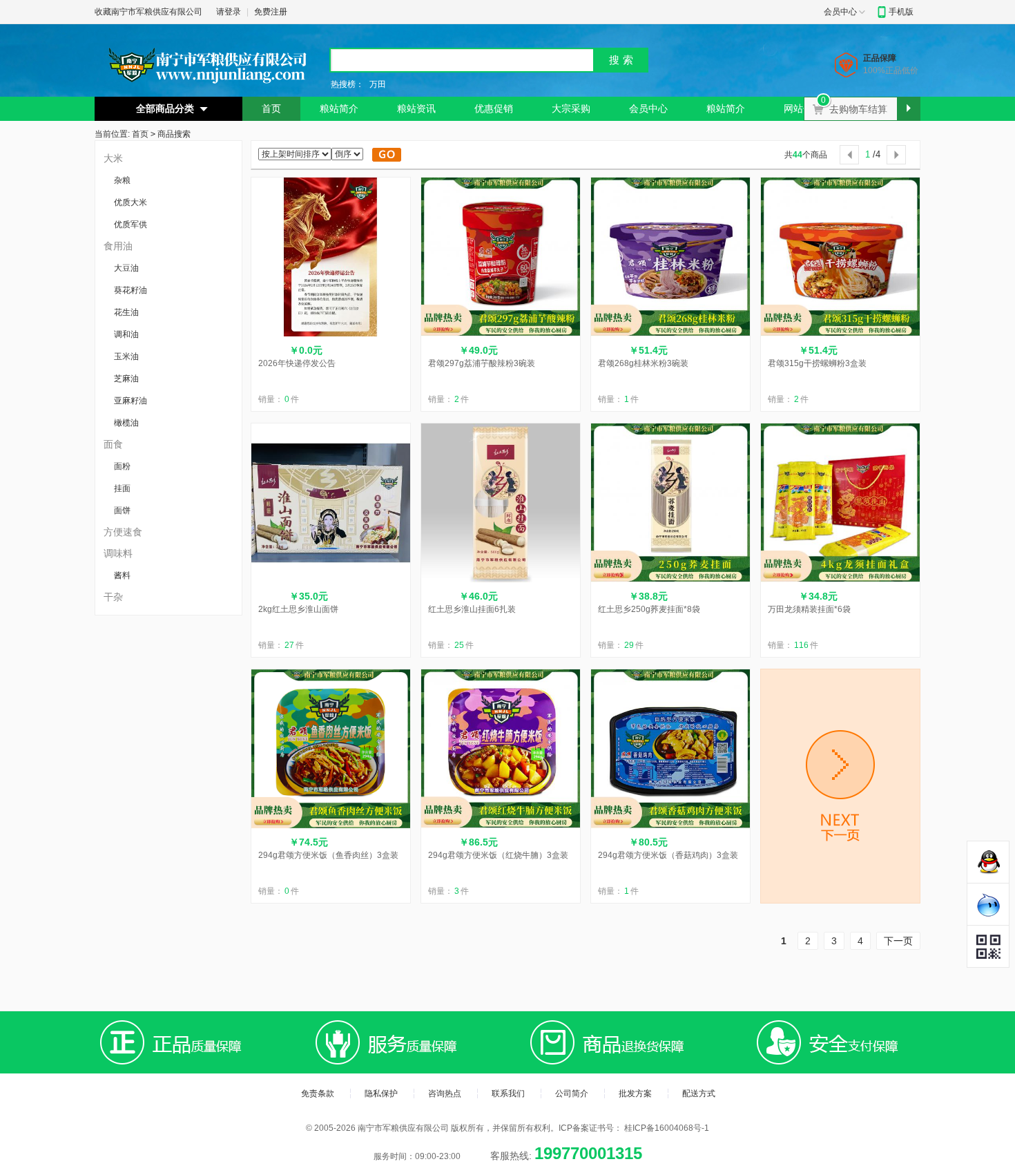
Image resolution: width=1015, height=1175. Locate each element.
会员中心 (840, 12)
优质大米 (130, 202)
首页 (271, 108)
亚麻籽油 (130, 400)
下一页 (898, 940)
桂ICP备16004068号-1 (666, 1128)
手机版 (901, 12)
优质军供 (130, 224)
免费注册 (270, 12)
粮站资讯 (416, 108)
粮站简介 (339, 108)
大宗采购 (571, 108)
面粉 (122, 466)
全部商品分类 (165, 108)
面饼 (122, 510)
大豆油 (126, 268)
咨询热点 (444, 1093)
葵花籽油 (130, 290)
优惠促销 (493, 108)
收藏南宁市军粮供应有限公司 (148, 12)
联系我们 (508, 1093)
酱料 (122, 575)
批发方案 (635, 1093)
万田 (377, 84)
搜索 (623, 60)
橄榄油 (126, 423)
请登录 (228, 12)
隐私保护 (381, 1093)
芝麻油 (126, 378)
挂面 (122, 488)
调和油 (126, 334)
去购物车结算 (863, 106)
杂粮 (122, 180)
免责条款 (317, 1093)
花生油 (126, 312)
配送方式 (698, 1093)
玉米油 (126, 356)
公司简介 (571, 1093)
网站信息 (803, 108)
